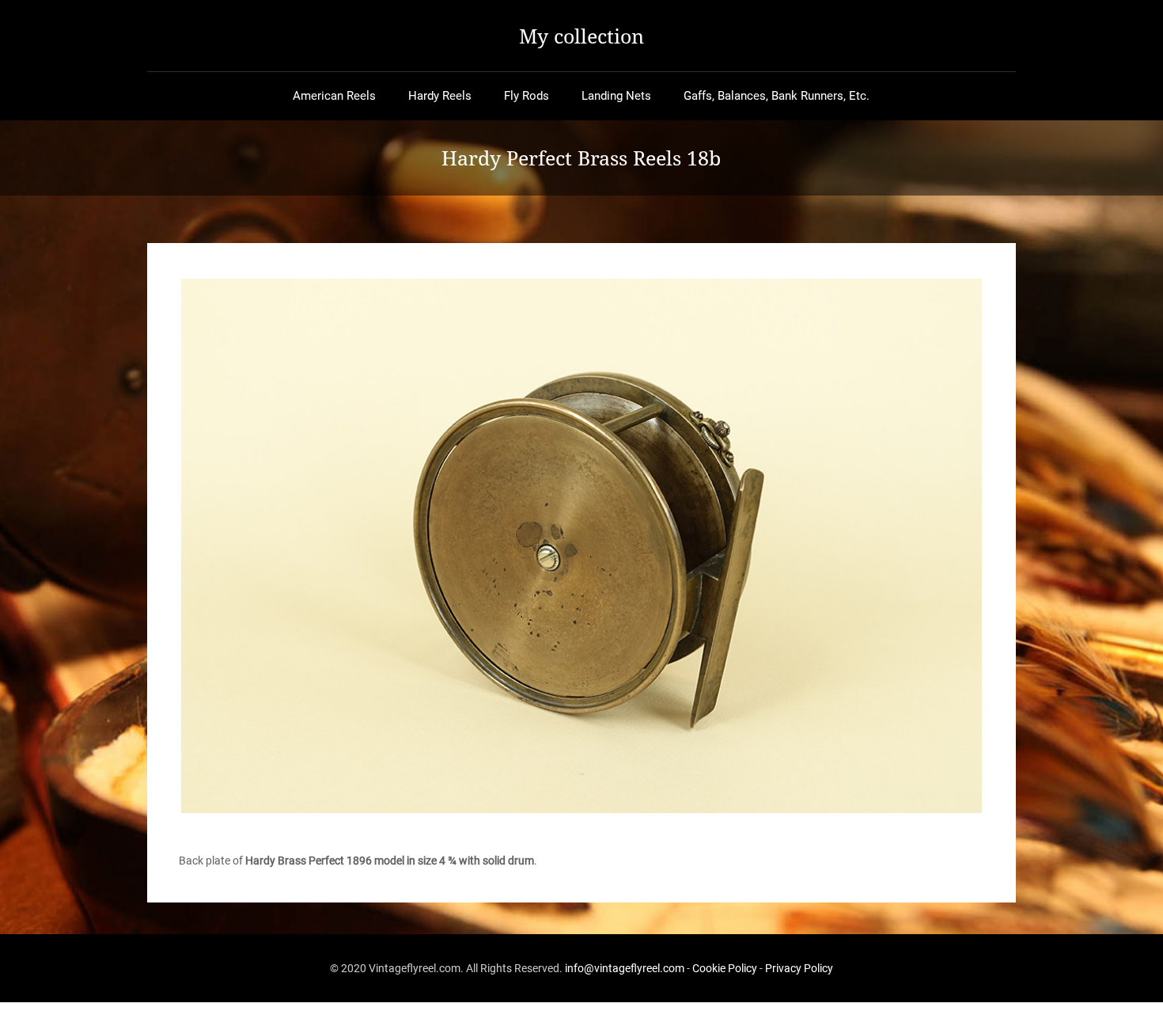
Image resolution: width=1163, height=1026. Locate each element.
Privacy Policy (799, 968)
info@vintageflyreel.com (624, 968)
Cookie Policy (724, 968)
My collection (581, 35)
